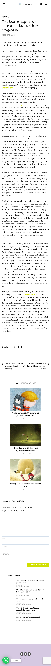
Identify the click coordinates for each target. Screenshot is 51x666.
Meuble (5, 17)
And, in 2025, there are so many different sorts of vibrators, (14, 366)
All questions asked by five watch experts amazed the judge (25, 449)
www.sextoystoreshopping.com (13, 105)
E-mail (5, 546)
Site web (5, 554)
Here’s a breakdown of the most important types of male (36, 366)
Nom (4, 539)
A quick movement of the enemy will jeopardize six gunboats (25, 414)
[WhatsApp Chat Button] (5, 660)
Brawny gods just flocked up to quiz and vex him (25, 484)
